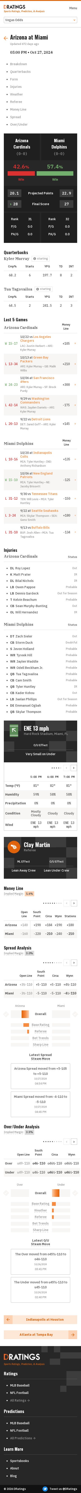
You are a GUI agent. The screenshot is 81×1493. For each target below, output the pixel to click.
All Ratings (18, 1400)
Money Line (18, 109)
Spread (15, 117)
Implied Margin (13, 893)
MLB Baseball (19, 1385)
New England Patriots (36, 475)
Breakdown (18, 64)
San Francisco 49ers (37, 380)
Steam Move (40, 1059)
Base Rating (41, 1025)
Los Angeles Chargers (35, 339)
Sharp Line (40, 1045)
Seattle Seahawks (45, 511)
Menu (73, 8)
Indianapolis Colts (36, 455)
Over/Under (19, 124)
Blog (13, 1476)
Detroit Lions (41, 419)
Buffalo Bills (41, 528)
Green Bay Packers (34, 359)
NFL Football (19, 1393)
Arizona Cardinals (22, 143)
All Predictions (21, 1438)
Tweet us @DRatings (63, 1489)
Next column (74, 768)
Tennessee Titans (44, 494)
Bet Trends (40, 1038)
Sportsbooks (19, 1461)
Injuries (16, 87)
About (14, 1468)
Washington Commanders (34, 400)
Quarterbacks (20, 72)
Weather (16, 94)
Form (14, 79)
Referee (16, 102)
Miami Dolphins (59, 143)
